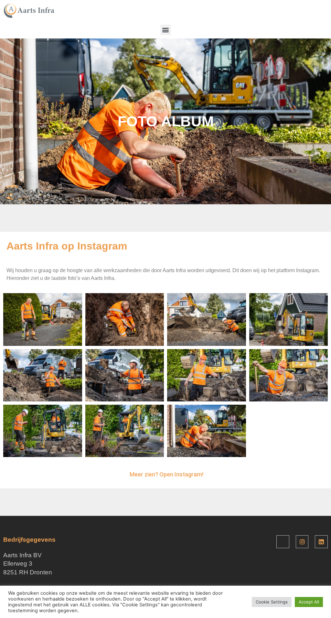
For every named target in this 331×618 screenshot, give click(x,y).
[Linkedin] (321, 541)
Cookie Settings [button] (272, 601)
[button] (165, 30)
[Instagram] (302, 541)
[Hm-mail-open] (282, 541)
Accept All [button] (309, 601)
